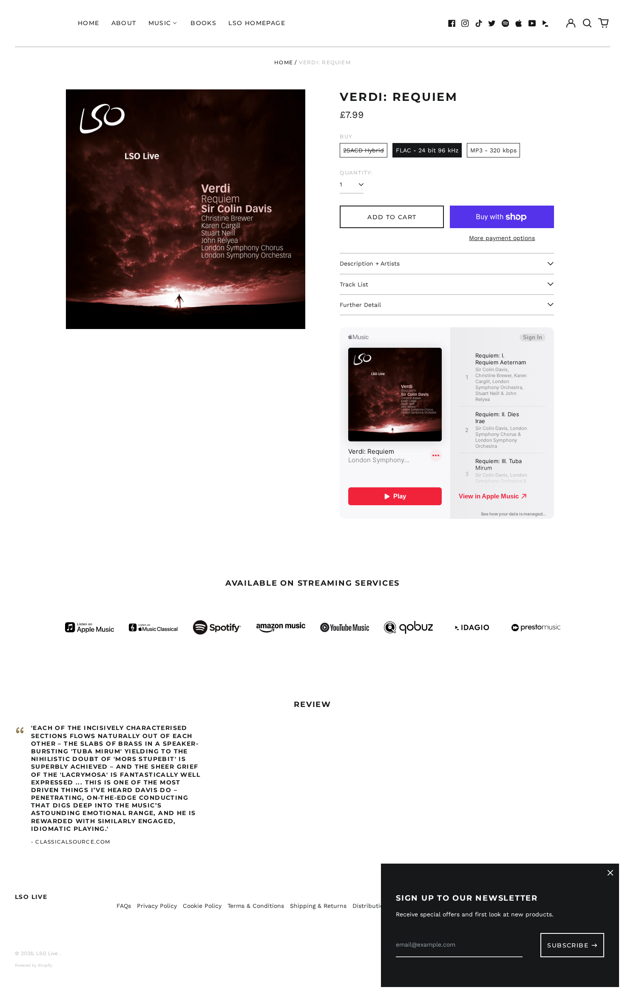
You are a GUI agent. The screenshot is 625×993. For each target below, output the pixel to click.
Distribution (369, 905)
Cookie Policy (202, 905)
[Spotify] (505, 23)
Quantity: (356, 172)
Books (203, 23)
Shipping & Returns (318, 905)
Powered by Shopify (33, 965)
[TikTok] (479, 23)
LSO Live (31, 897)
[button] (587, 23)
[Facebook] (452, 23)
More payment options (502, 238)
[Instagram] (465, 23)
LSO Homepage (256, 23)
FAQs (123, 905)
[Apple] (519, 23)
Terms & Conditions (255, 905)
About (123, 23)
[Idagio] (545, 23)
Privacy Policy (157, 905)
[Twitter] (492, 23)
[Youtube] (532, 23)
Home (88, 23)
